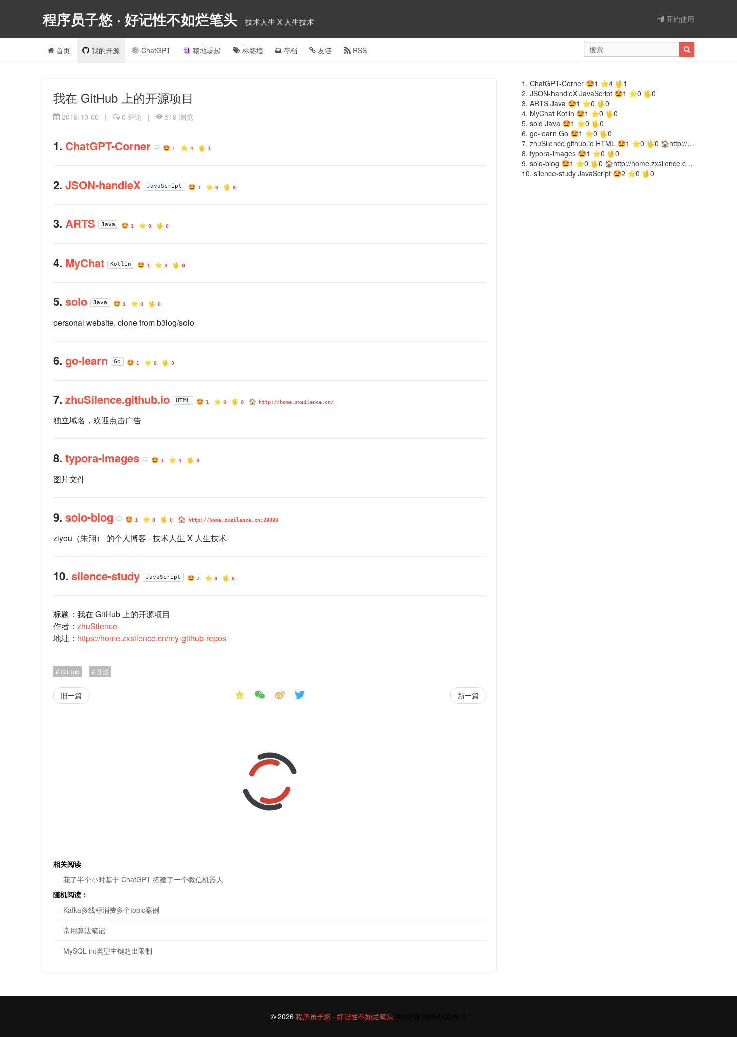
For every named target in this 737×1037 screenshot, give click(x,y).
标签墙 (251, 50)
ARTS (80, 223)
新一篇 (468, 695)
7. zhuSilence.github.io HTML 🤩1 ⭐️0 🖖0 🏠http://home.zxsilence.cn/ (608, 143)
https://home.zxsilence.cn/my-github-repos (151, 638)
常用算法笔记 (84, 930)
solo (76, 301)
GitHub (69, 671)
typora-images (102, 458)
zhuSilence (97, 626)
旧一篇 (71, 695)
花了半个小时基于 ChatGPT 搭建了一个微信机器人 (143, 879)
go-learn (86, 360)
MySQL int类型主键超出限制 (107, 951)
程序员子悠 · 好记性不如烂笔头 (142, 19)
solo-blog (89, 517)
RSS (359, 50)
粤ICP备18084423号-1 (430, 1016)
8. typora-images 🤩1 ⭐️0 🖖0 (570, 153)
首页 (62, 50)
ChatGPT (156, 50)
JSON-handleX (103, 185)
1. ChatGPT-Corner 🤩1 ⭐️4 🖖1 (574, 83)
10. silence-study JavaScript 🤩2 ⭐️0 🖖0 (588, 173)
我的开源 (106, 50)
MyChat (84, 262)
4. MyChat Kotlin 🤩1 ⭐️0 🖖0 (570, 113)
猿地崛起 (207, 50)
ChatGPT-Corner (108, 146)
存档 (289, 50)
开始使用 (679, 19)
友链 (324, 50)
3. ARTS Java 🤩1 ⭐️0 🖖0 (565, 103)
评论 (132, 117)
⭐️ (186, 147)
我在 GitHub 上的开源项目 (123, 97)
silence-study (105, 576)
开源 (102, 671)
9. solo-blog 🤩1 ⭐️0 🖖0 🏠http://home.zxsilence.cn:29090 (608, 163)
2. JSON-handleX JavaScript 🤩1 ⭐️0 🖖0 (589, 93)
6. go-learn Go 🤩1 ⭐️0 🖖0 (567, 133)
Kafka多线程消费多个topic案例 (111, 910)
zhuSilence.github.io (117, 399)
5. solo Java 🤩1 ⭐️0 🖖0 (563, 123)
